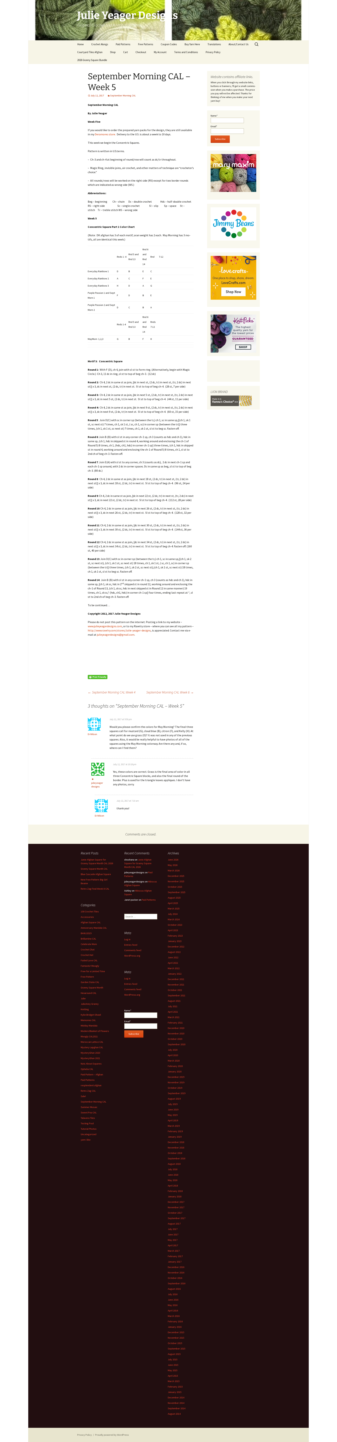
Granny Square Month (92, 987)
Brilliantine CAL (88, 938)
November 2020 (176, 1033)
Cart (125, 52)
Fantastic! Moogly (90, 965)
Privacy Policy (213, 52)
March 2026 (174, 870)
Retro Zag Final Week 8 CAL (95, 888)
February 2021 (175, 1022)
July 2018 (172, 1169)
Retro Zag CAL (88, 1090)
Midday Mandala (89, 1025)
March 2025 (174, 908)
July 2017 (172, 1229)
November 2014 (176, 1402)
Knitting (85, 1009)
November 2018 (176, 1147)
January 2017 (174, 1261)
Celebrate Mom (89, 944)
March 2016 (174, 1316)
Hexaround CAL (88, 993)
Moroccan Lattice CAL (92, 1041)
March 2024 (174, 919)
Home (80, 44)
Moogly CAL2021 (89, 1036)
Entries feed (130, 944)
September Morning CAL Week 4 (111, 692)
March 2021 (174, 1017)
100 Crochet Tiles (90, 911)
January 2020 (174, 1071)
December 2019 (176, 1077)
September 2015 (176, 1348)
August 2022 (174, 952)
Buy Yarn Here (192, 44)
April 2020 (173, 1055)
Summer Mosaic (89, 1107)
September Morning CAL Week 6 (170, 692)
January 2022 (174, 973)
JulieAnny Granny (90, 1003)
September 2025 (176, 892)
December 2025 (176, 876)
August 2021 (174, 1000)
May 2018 (172, 1180)
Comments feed (132, 950)
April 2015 (173, 1375)
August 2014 (174, 1413)
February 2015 (175, 1386)
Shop (113, 52)
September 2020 (176, 1044)
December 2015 (176, 1332)
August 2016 (174, 1288)
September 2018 (176, 1158)
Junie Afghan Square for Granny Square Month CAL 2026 (137, 863)
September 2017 (176, 1218)
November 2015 (176, 1337)
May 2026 (172, 865)
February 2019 (175, 1131)
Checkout (141, 52)
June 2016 (173, 1299)
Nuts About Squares (91, 1063)
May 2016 (172, 1305)
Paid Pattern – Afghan (92, 1074)
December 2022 (176, 946)
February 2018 (175, 1191)
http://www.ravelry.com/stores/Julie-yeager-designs (119, 630)
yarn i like (86, 1139)
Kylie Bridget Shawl (91, 1014)
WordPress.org (132, 955)
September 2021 (176, 995)
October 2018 (175, 1153)
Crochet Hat (87, 955)
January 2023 (174, 941)
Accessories (87, 917)
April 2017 (173, 1245)
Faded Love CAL (89, 960)
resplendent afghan (91, 1085)
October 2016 (175, 1278)
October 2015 (175, 1343)
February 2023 (175, 935)
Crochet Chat (87, 949)
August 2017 (174, 1223)
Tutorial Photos (89, 1128)
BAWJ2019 (86, 933)
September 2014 (176, 1408)
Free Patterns (145, 44)
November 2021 (176, 984)
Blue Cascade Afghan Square (96, 874)
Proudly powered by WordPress (112, 1434)
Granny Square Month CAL (94, 868)
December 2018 (176, 1142)
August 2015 (174, 1354)
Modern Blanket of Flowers (95, 1031)
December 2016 (176, 1267)
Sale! (83, 1096)
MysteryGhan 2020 (90, 1052)
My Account (160, 52)
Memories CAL (88, 1020)
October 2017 (175, 1212)
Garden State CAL (90, 982)
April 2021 (173, 1011)
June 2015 (173, 1364)
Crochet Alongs (99, 44)
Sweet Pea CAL (89, 1112)
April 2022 (173, 962)
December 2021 (176, 979)
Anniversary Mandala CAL (94, 927)
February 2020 (175, 1066)
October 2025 (175, 886)
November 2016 (176, 1272)
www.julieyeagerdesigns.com (105, 626)
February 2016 (175, 1321)
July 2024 (172, 914)
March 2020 (174, 1060)
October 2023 (175, 924)
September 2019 (176, 1093)
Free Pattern (87, 976)
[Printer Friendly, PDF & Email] (97, 676)
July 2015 (172, 1359)
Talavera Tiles (88, 1118)
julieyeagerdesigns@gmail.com (115, 634)
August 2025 (174, 897)
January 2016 (174, 1326)
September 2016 (176, 1283)
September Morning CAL (123, 95)
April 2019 (173, 1120)
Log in (127, 939)
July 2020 (172, 1049)
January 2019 (174, 1136)
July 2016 (172, 1294)
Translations (214, 44)
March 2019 (174, 1125)
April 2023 (173, 930)
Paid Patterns (123, 44)
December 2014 (176, 1397)
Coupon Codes (169, 44)
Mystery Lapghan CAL (92, 1047)
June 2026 (173, 859)
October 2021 (175, 990)
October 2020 (175, 1038)
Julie (83, 998)
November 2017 (176, 1207)
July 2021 (172, 1006)
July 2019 (172, 1104)
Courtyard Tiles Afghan (90, 52)
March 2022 (174, 968)
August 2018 (174, 1163)
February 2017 (175, 1256)
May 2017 (172, 1240)
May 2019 (172, 1115)
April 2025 (173, 903)
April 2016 (173, 1310)
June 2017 (173, 1234)
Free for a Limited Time (93, 971)
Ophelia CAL (87, 1069)
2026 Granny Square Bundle (92, 60)
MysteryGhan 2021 (90, 1058)
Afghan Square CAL (91, 922)
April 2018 (173, 1185)
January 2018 (174, 1196)
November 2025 (176, 881)
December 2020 (176, 1028)
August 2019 (174, 1098)
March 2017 (174, 1250)
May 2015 (172, 1370)
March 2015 (174, 1381)
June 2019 (173, 1109)
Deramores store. (105, 134)
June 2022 (173, 957)
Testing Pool (87, 1123)
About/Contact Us (239, 44)
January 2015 (174, 1392)
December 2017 (176, 1201)
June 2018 (173, 1174)
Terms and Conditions (186, 52)
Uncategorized (88, 1134)
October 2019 (175, 1087)
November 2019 (176, 1082)
